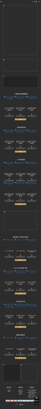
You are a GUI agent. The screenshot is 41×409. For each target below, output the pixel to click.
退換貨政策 (20, 393)
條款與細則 (20, 390)
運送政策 (20, 392)
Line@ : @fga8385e (32, 397)
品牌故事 (9, 390)
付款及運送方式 (20, 391)
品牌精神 (9, 391)
